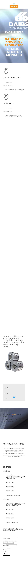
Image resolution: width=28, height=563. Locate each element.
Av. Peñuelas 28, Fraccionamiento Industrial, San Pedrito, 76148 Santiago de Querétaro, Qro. (15, 476)
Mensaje (5, 549)
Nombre (4, 538)
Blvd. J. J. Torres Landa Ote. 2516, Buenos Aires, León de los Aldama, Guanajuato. (15, 504)
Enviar (6, 554)
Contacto (14, 6)
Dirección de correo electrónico (10, 541)
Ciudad (4, 545)
